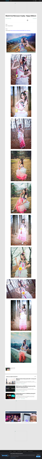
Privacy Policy (24, 451)
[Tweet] (14, 20)
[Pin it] (24, 20)
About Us (10, 451)
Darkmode (34, 0)
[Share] (17, 20)
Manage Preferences (12, 457)
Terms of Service (19, 451)
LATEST (11, 0)
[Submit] (21, 20)
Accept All (38, 456)
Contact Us (14, 451)
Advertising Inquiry (30, 451)
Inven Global (3, 1)
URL (27, 20)
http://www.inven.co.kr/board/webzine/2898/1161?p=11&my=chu (20, 30)
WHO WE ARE (7, 0)
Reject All (38, 454)
